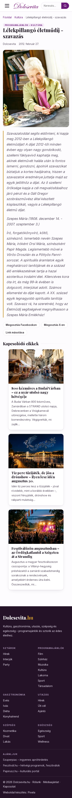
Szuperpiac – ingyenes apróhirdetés (25, 759)
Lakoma (43, 675)
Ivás (5, 705)
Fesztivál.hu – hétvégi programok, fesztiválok (31, 765)
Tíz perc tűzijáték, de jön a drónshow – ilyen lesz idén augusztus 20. (33, 476)
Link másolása (15, 332)
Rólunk (36, 782)
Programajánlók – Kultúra (24, 25)
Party (6, 664)
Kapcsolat (9, 786)
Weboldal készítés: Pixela (19, 792)
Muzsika (43, 664)
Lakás (7, 741)
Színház (42, 659)
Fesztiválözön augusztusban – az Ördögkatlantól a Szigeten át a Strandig (35, 552)
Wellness (43, 741)
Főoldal (7, 17)
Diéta (6, 711)
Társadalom (45, 686)
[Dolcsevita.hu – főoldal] (26, 6)
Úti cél (42, 705)
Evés (6, 700)
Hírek (6, 654)
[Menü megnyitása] (7, 6)
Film (40, 654)
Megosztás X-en (54, 324)
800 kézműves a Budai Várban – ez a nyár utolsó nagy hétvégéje (35, 392)
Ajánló (42, 711)
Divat (6, 736)
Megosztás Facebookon (21, 324)
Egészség (44, 731)
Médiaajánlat (51, 782)
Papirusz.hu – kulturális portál (21, 771)
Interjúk (7, 659)
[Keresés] (65, 6)
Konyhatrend (11, 716)
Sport (41, 680)
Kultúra (19, 17)
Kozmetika (9, 731)
